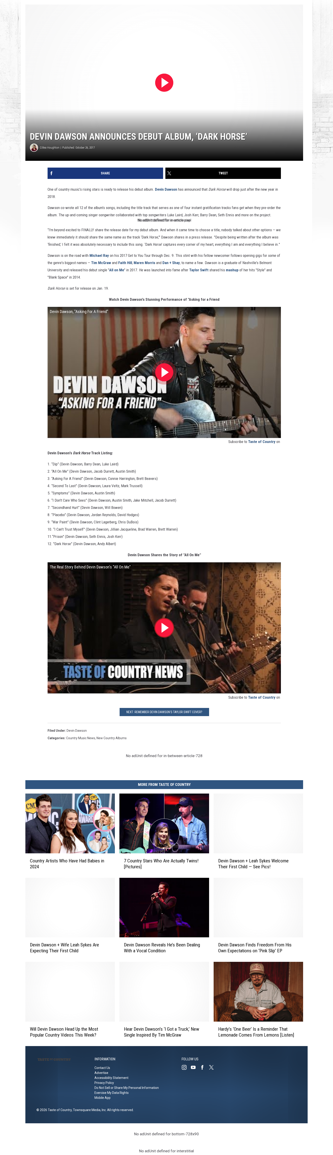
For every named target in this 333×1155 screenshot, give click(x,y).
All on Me (116, 270)
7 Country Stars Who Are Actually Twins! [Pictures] (161, 863)
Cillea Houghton (49, 147)
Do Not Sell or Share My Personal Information (126, 1088)
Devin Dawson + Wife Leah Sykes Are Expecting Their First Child (64, 947)
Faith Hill (125, 262)
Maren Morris (144, 262)
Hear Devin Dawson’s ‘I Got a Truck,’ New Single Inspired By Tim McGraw (161, 1032)
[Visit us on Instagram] (186, 1067)
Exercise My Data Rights (111, 1093)
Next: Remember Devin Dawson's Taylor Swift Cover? (164, 712)
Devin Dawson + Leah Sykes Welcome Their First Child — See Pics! (253, 863)
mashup (232, 270)
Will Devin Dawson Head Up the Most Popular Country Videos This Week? (64, 1032)
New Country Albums (112, 738)
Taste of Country (261, 441)
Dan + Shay (171, 262)
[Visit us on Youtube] (195, 1067)
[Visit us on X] (213, 1067)
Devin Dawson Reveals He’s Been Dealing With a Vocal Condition (162, 947)
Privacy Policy (104, 1083)
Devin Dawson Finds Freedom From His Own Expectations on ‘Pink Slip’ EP (255, 947)
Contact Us (102, 1068)
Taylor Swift (198, 270)
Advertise (101, 1073)
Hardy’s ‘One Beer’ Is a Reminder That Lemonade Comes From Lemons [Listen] (256, 1032)
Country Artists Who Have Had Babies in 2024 (67, 863)
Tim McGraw (101, 262)
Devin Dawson (166, 189)
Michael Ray (99, 255)
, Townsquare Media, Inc (89, 1110)
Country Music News (80, 738)
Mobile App (102, 1098)
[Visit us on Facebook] (204, 1067)
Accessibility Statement (111, 1078)
